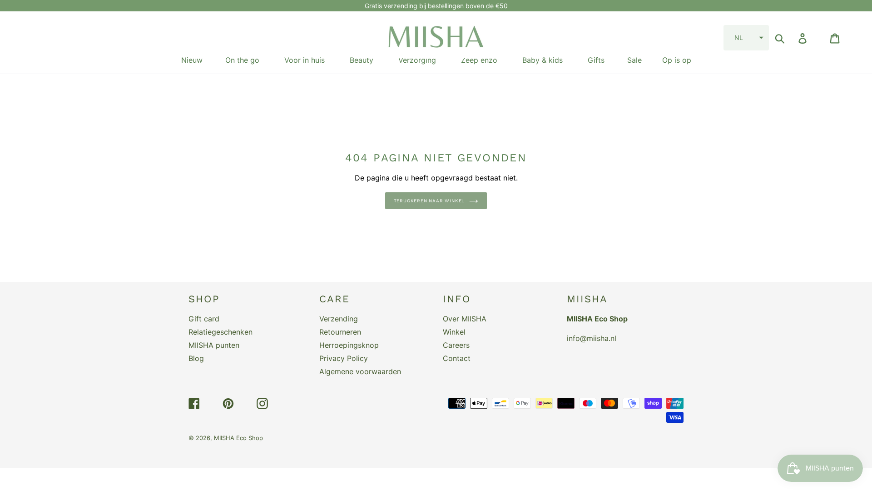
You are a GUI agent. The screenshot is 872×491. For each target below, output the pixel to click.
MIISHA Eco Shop (238, 437)
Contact (457, 358)
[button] (746, 37)
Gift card (203, 318)
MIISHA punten (213, 345)
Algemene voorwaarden (360, 371)
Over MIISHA (464, 318)
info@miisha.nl (591, 338)
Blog (196, 358)
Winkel (454, 331)
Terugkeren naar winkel (429, 200)
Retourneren (340, 331)
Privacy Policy (343, 358)
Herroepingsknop (349, 345)
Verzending (338, 318)
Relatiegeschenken (220, 331)
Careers (456, 345)
